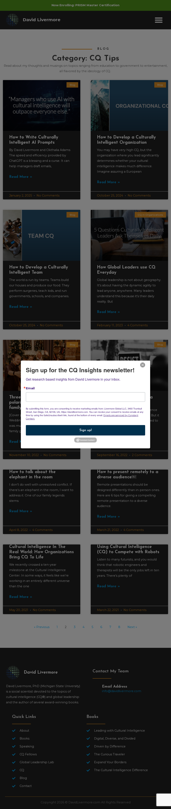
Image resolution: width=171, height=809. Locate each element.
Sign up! (85, 430)
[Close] (142, 364)
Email (30, 388)
